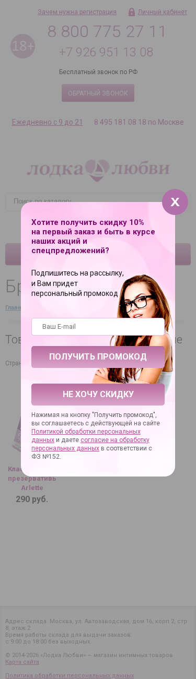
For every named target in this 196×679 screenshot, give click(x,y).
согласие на (99, 440)
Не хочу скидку (98, 394)
